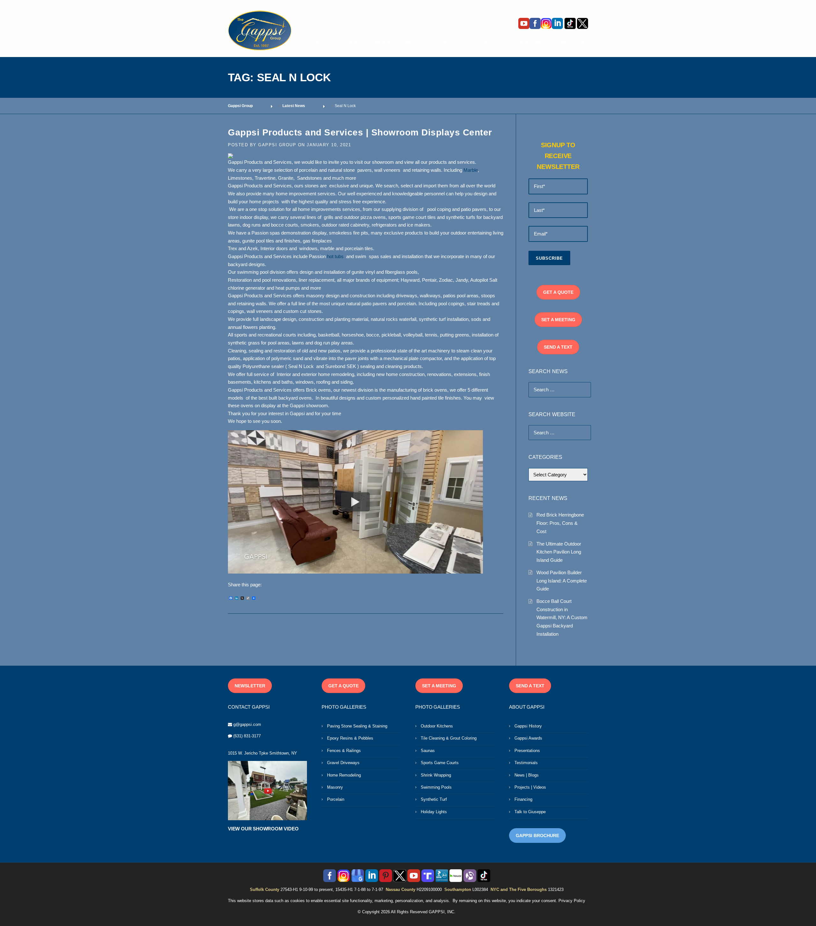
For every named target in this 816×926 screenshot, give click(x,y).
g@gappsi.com (247, 724)
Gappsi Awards (528, 738)
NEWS (382, 43)
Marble (470, 170)
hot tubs (335, 256)
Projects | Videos (530, 787)
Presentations (527, 750)
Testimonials (526, 762)
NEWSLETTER (250, 685)
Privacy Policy (571, 900)
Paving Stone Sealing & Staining (357, 726)
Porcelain (335, 799)
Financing (523, 799)
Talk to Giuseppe (530, 811)
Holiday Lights (434, 811)
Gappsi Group (277, 144)
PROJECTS (416, 43)
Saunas (428, 750)
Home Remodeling (344, 775)
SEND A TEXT (558, 347)
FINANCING (529, 43)
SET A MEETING (558, 319)
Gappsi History (528, 726)
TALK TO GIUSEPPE (338, 43)
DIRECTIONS (571, 43)
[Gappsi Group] (260, 30)
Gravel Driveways (343, 762)
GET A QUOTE (558, 292)
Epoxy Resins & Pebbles (350, 738)
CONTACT (490, 43)
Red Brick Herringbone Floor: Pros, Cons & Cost (560, 523)
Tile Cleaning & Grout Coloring (449, 738)
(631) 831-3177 (247, 736)
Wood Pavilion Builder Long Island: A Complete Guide (561, 580)
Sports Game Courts (440, 762)
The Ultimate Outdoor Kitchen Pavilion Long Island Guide (558, 552)
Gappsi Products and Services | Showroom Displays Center (360, 132)
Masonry (335, 787)
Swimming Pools (436, 787)
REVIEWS (454, 43)
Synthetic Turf (434, 799)
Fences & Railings (344, 750)
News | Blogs (526, 775)
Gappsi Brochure (537, 835)
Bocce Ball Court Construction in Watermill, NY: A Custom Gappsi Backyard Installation (561, 617)
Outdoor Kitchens (437, 726)
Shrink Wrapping (436, 775)
